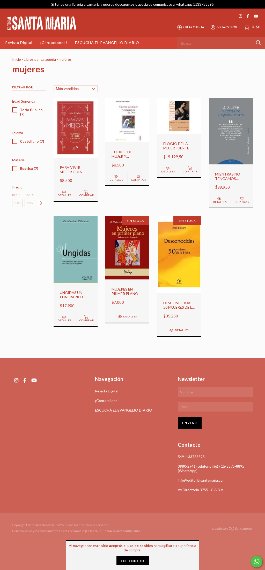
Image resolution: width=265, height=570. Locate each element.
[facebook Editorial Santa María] (248, 16)
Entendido (132, 561)
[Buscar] (258, 42)
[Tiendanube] (232, 529)
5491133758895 (191, 456)
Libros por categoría (40, 59)
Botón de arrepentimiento (121, 531)
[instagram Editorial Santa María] (240, 16)
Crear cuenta (193, 27)
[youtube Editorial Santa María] (256, 16)
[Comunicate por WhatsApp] (256, 561)
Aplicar (41, 203)
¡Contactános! (53, 42)
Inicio (16, 59)
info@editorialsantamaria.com (201, 480)
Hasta (29, 194)
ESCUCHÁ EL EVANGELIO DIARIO (107, 42)
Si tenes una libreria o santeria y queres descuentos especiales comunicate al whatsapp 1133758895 (132, 4)
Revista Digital (18, 42)
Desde (16, 194)
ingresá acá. (90, 531)
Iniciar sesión (227, 27)
